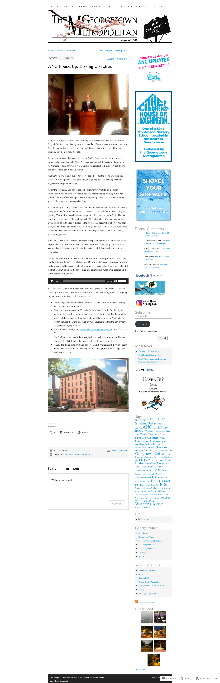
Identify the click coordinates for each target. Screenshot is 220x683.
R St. (164, 484)
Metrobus (162, 467)
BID (137, 431)
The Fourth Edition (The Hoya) (150, 540)
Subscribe (142, 312)
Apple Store (160, 427)
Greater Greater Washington (149, 581)
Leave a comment (119, 450)
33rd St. (152, 423)
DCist (140, 574)
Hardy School (165, 460)
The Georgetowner (145, 548)
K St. (156, 466)
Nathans (163, 470)
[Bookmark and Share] (145, 370)
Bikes (142, 431)
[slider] (122, 281)
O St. (154, 476)
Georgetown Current (146, 537)
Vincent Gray (86, 454)
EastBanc (148, 444)
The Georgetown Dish (146, 544)
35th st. (161, 423)
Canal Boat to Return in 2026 (149, 355)
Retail (147, 485)
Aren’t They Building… (97, 6)
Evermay (157, 444)
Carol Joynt (142, 533)
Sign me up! (142, 324)
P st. (154, 480)
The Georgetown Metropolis (114, 50)
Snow (162, 488)
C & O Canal (158, 431)
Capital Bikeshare (149, 434)
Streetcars (146, 491)
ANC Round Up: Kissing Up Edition (81, 66)
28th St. (138, 420)
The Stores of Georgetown (148, 351)
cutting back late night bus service (95, 329)
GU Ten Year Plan (148, 460)
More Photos (140, 669)
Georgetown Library (144, 450)
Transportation (146, 495)
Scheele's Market (151, 488)
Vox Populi (142, 552)
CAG (167, 431)
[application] (88, 281)
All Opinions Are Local (147, 570)
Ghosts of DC (143, 578)
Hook (148, 463)
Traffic (169, 491)
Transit (137, 494)
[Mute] (115, 281)
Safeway (139, 488)
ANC (67, 450)
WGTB (141, 556)
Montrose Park (141, 470)
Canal (137, 434)
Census (162, 434)
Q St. (161, 481)
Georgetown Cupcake (154, 447)
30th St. (155, 419)
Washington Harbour (143, 497)
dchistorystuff (149, 232)
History (140, 463)
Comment (117, 503)
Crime (152, 437)
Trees (153, 494)
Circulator (141, 438)
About (68, 6)
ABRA (138, 427)
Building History (134, 6)
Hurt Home (157, 463)
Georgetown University (153, 453)
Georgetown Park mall (163, 450)
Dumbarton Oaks (146, 441)
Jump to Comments (117, 58)
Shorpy (141, 589)
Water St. (165, 497)
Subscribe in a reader (146, 602)
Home (55, 6)
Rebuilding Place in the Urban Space (152, 585)
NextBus (160, 6)
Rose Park (155, 485)
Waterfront (156, 497)
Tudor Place (162, 494)
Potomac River (145, 481)
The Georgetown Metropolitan (61, 677)
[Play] (52, 281)
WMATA (139, 507)
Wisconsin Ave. (150, 503)
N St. (156, 473)
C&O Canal (149, 431)
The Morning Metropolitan (61, 50)
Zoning (147, 507)
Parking (161, 477)
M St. (153, 469)
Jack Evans (74, 454)
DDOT (162, 438)
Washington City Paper (147, 593)
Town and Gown (158, 491)
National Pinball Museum (144, 474)
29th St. (146, 420)
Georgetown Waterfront (144, 457)
